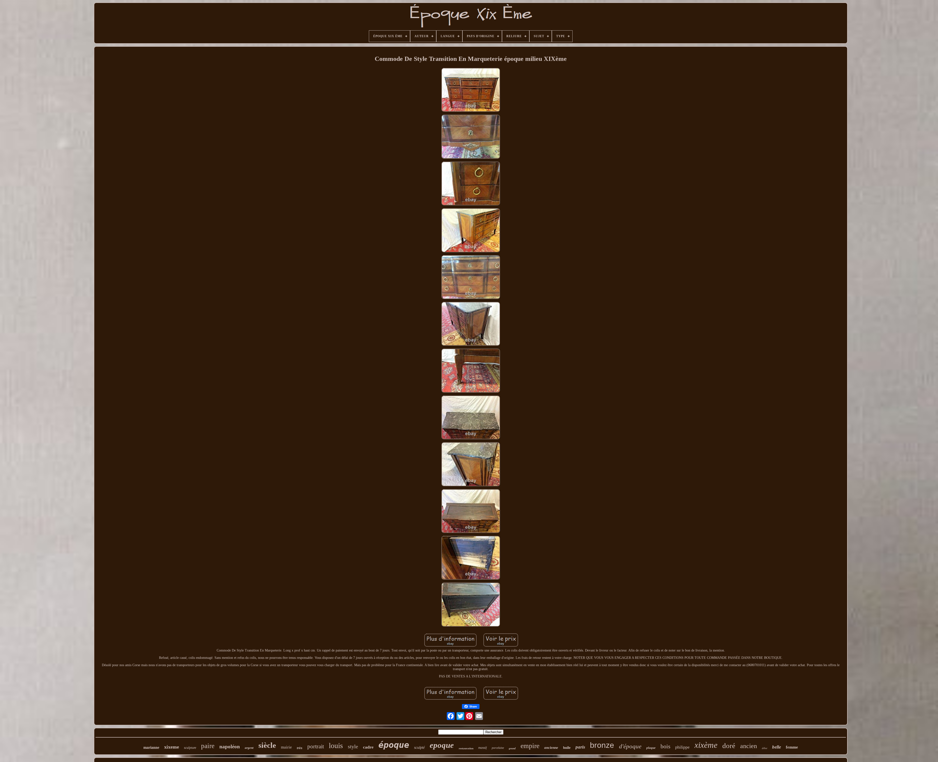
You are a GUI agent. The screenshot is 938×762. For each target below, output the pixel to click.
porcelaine (498, 748)
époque (393, 745)
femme (792, 747)
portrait (315, 746)
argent (249, 748)
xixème (705, 745)
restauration (466, 748)
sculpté (419, 747)
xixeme (171, 747)
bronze (602, 745)
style (353, 746)
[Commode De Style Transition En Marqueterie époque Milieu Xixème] (471, 90)
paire (207, 746)
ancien (748, 746)
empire (530, 746)
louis (336, 745)
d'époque (630, 746)
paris (580, 747)
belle (776, 747)
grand (512, 748)
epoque (442, 745)
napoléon (229, 747)
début (764, 748)
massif (482, 748)
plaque (651, 748)
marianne (151, 747)
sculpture (190, 748)
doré (728, 746)
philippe (682, 747)
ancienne (551, 748)
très (299, 748)
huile (567, 748)
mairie (286, 747)
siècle (267, 745)
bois (665, 746)
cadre (368, 747)
